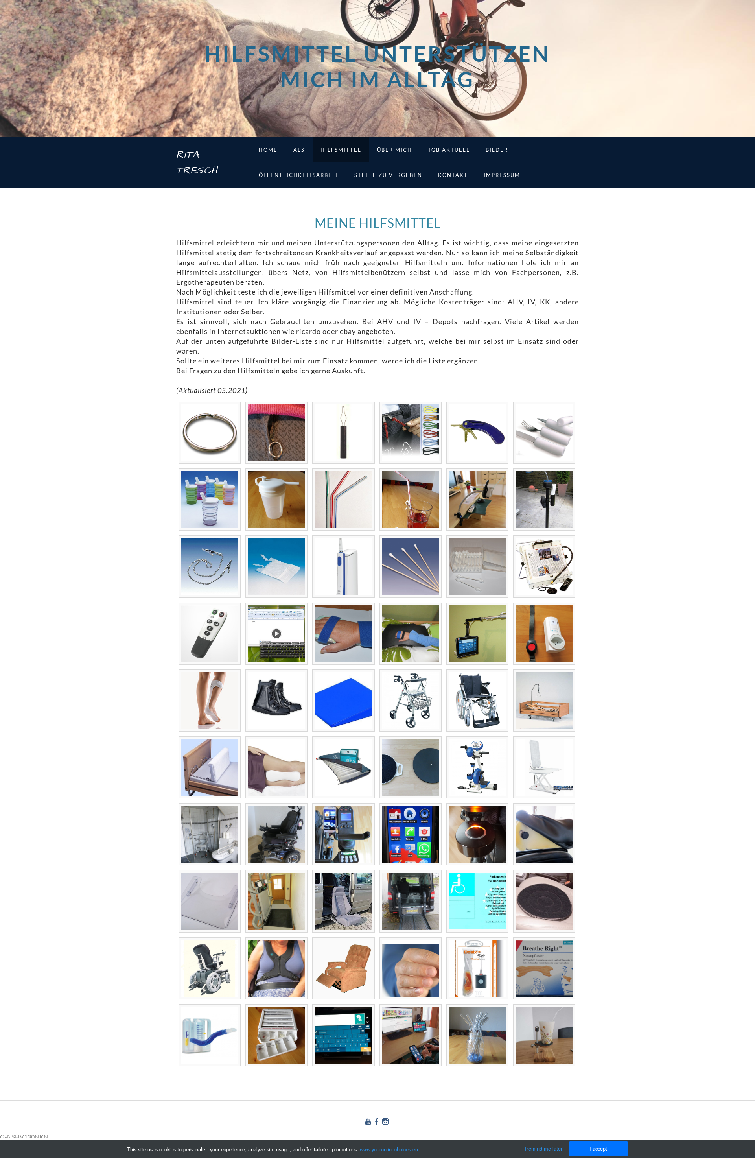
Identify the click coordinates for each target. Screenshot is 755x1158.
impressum (502, 175)
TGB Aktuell (449, 150)
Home (268, 150)
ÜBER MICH (394, 150)
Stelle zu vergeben (388, 175)
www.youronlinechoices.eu (389, 1149)
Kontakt (453, 175)
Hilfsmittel (340, 150)
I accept (598, 1148)
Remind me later (543, 1148)
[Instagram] (385, 1121)
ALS (299, 150)
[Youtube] (368, 1121)
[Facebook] (377, 1121)
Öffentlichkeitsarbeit (299, 175)
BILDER (497, 150)
